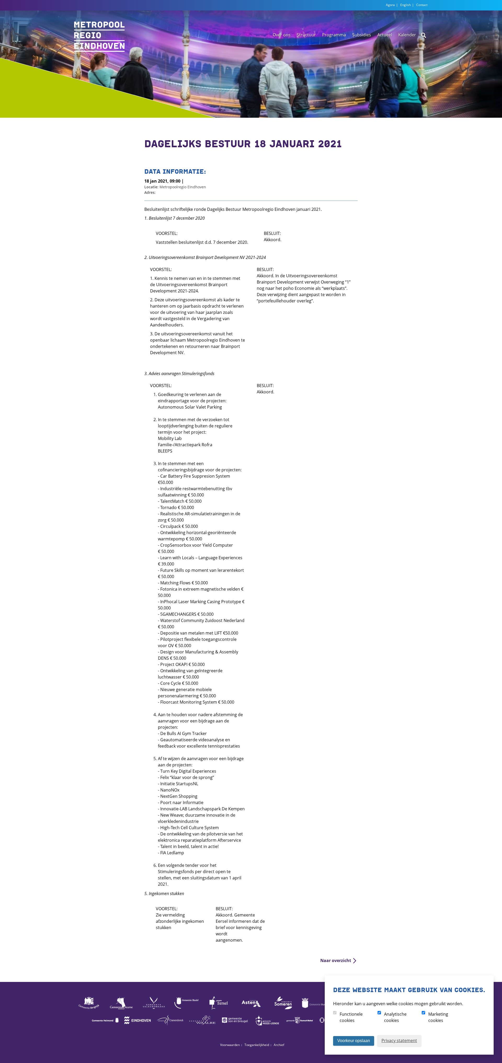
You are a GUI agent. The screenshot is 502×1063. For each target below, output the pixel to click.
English (405, 5)
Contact (421, 5)
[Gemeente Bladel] (186, 1009)
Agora (390, 5)
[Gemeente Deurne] (121, 1009)
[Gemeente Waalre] (202, 1026)
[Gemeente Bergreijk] (89, 1009)
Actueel (384, 35)
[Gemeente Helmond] (105, 1026)
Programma (334, 35)
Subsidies (361, 35)
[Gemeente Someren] (283, 1009)
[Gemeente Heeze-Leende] (267, 1026)
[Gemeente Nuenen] (316, 1009)
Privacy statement (399, 1040)
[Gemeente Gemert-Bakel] (299, 1026)
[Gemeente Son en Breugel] (234, 1026)
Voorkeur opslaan (353, 1040)
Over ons (281, 35)
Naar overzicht (335, 960)
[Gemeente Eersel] (218, 1009)
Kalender (407, 35)
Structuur (306, 35)
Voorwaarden (230, 1045)
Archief (279, 1045)
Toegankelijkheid (256, 1045)
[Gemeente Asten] (251, 1009)
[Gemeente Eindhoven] (137, 1026)
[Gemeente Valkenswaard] (153, 1009)
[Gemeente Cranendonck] (170, 1026)
